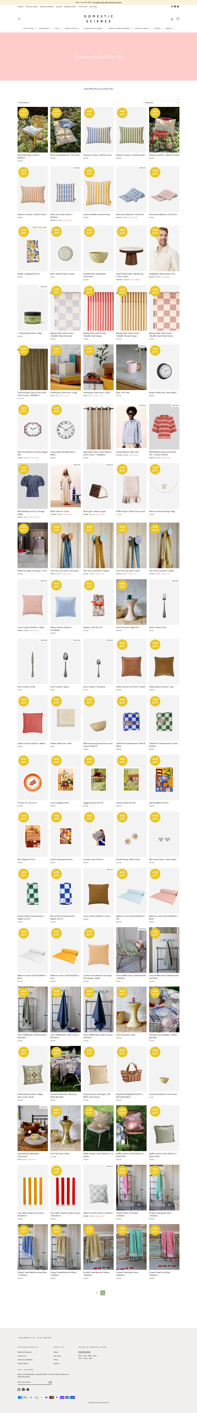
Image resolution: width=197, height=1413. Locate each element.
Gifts (57, 28)
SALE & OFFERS (28, 28)
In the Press (82, 6)
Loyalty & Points (70, 6)
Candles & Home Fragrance (119, 28)
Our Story (93, 6)
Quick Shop (32, 150)
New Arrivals (44, 28)
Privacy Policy (23, 1363)
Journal (59, 6)
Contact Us (22, 1356)
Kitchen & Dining (142, 28)
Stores (56, 1352)
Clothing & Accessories (93, 28)
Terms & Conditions (25, 1360)
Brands (169, 28)
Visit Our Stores (32, 6)
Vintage (157, 28)
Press (56, 1360)
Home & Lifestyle (71, 28)
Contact (20, 6)
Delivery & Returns (47, 6)
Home (98, 52)
